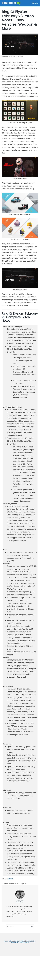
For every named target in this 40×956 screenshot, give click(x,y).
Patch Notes (12, 884)
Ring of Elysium (21, 884)
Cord (20, 901)
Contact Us (21, 941)
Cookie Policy (30, 941)
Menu (36, 3)
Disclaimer (14, 942)
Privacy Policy (24, 942)
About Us (12, 941)
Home (6, 941)
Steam (11, 879)
